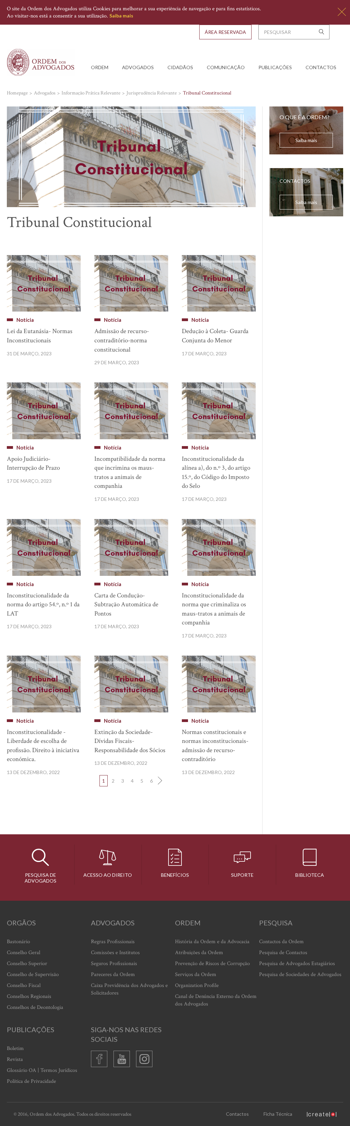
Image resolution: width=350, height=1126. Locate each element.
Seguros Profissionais (114, 963)
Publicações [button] (275, 67)
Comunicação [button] (226, 67)
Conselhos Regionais (29, 996)
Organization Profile (197, 985)
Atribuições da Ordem (199, 952)
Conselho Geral (23, 952)
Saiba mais (121, 15)
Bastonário (18, 941)
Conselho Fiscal (24, 985)
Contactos (321, 67)
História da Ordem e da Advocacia (212, 941)
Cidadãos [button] (180, 67)
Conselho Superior (27, 963)
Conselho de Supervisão (33, 974)
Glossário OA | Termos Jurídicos (42, 1070)
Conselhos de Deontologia (35, 1007)
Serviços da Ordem (195, 974)
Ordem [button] (99, 67)
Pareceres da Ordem (113, 974)
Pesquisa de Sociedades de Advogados (300, 974)
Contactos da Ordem (281, 941)
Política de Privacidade (31, 1081)
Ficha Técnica (278, 1114)
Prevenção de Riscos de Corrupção (212, 963)
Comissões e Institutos (115, 952)
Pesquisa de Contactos (283, 952)
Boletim (15, 1048)
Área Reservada (225, 32)
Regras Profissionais (113, 941)
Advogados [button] (138, 67)
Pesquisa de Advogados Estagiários (297, 963)
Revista (15, 1059)
